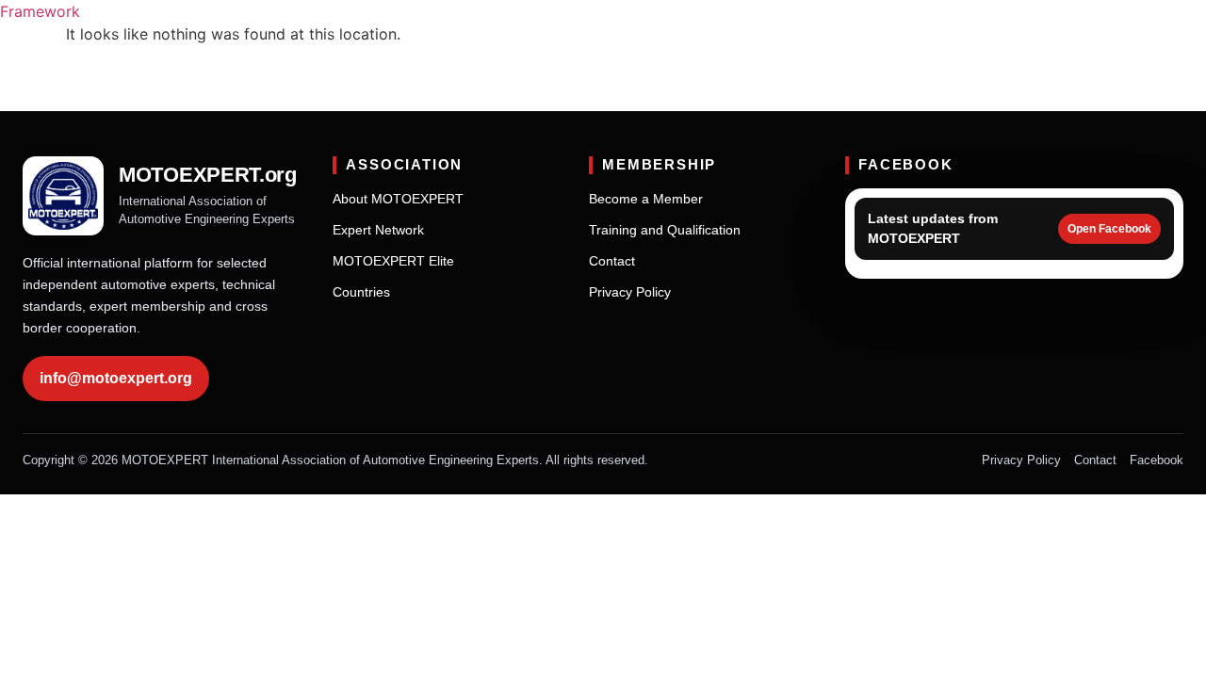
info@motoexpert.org (116, 378)
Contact (612, 260)
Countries (361, 291)
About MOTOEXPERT (398, 198)
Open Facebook (1109, 228)
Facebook (1156, 460)
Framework (40, 11)
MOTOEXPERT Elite (393, 260)
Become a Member (646, 198)
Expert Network (378, 229)
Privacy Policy (630, 291)
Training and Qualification (665, 229)
